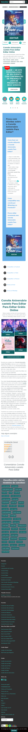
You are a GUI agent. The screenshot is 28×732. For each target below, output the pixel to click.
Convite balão (12, 541)
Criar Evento (4, 710)
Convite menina (14, 538)
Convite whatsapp (17, 518)
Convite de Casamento (6, 614)
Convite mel (4, 492)
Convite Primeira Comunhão (8, 621)
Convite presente (22, 538)
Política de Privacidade (6, 689)
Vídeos (2, 705)
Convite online (5, 515)
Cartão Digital (4, 647)
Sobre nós (3, 676)
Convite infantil (5, 525)
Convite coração (13, 509)
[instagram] (4, 680)
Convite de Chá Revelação (7, 610)
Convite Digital (4, 575)
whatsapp (12, 63)
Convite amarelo (22, 532)
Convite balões (5, 509)
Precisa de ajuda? (5, 684)
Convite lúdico (13, 525)
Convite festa (16, 492)
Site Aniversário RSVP (6, 629)
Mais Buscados (4, 698)
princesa (8, 59)
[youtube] (5, 680)
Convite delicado (5, 551)
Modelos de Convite (6, 579)
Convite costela (5, 532)
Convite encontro (5, 496)
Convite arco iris (13, 545)
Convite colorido (14, 535)
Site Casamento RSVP (6, 631)
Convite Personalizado (6, 577)
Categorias (3, 563)
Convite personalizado (6, 518)
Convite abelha (15, 486)
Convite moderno (12, 505)
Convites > (5, 7)
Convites (3, 560)
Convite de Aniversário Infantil (8, 619)
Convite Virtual (4, 570)
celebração (13, 61)
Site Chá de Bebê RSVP (7, 638)
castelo (12, 59)
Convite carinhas (5, 535)
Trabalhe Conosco (6, 592)
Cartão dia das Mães (6, 663)
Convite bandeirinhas (6, 512)
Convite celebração (17, 512)
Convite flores (19, 541)
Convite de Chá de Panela (7, 607)
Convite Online (4, 573)
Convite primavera (15, 548)
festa (4, 59)
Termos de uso (4, 691)
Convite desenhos (5, 528)
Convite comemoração (15, 496)
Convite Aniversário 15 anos (7, 586)
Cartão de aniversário (6, 661)
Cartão (3, 658)
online (17, 61)
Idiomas (3, 716)
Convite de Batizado (6, 612)
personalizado (6, 63)
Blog (2, 700)
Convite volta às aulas (6, 522)
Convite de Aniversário (6, 584)
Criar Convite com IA (6, 707)
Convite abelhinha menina (7, 489)
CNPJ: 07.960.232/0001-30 (7, 714)
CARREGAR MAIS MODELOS (14, 357)
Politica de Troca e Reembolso (8, 693)
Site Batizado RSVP (5, 643)
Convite (5, 42)
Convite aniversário (6, 499)
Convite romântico (5, 548)
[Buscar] (23, 2)
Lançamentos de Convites (7, 568)
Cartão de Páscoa (5, 668)
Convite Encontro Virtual (7, 624)
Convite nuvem (5, 545)
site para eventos (16, 425)
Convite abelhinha (5, 486)
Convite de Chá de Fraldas (7, 605)
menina (16, 59)
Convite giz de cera (22, 525)
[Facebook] (2, 680)
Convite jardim (22, 545)
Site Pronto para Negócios (7, 652)
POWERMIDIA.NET (5, 686)
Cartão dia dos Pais (5, 665)
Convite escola (16, 522)
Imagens (3, 703)
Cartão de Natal (5, 670)
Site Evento (15, 42)
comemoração (6, 61)
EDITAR (14, 38)
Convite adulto (15, 499)
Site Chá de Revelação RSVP (8, 640)
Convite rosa (21, 502)
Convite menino (5, 538)
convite (24, 383)
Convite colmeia (18, 489)
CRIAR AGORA (14, 89)
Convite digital (13, 515)
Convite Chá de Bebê (6, 589)
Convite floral (21, 505)
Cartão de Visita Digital (6, 650)
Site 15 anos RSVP (5, 633)
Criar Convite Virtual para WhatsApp (9, 582)
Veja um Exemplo (5, 436)
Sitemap (3, 712)
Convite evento (14, 528)
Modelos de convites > (13, 7)
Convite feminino (5, 502)
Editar (8, 334)
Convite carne (22, 528)
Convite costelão (13, 532)
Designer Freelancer (10, 595)
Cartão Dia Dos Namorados (7, 672)
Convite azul (4, 505)
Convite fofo (4, 541)
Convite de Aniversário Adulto (8, 617)
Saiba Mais (7, 326)
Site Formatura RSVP (6, 636)
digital (21, 61)
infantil (22, 58)
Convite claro (13, 502)
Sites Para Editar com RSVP (8, 626)
